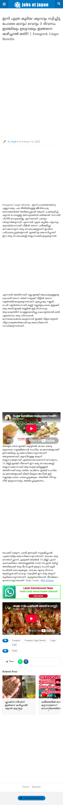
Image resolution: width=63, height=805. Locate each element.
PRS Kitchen (47, 580)
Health (14, 651)
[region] (31, 172)
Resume (36, 787)
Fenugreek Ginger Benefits (35, 641)
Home (25, 787)
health (14, 645)
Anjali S (14, 141)
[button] (4, 4)
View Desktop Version (33, 798)
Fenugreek (16, 641)
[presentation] (55, 696)
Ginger (53, 641)
